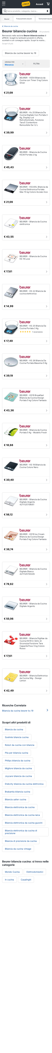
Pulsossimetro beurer (24, 19)
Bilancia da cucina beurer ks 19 (20, 53)
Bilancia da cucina (11, 26)
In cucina (9, 879)
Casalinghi (26, 879)
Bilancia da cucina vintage (18, 848)
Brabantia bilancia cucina (17, 791)
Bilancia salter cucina (15, 799)
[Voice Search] (47, 11)
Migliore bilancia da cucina (18, 768)
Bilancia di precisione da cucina (21, 841)
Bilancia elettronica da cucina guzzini (23, 822)
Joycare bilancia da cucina (18, 776)
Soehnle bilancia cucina (17, 737)
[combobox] (26, 11)
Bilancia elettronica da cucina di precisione (21, 832)
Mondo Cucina (12, 872)
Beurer (6, 19)
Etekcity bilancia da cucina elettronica (24, 784)
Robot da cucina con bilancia (19, 745)
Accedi (39, 4)
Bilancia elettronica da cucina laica (22, 815)
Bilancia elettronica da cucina (20, 807)
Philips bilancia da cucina (17, 760)
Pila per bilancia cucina (16, 752)
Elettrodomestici (35, 872)
